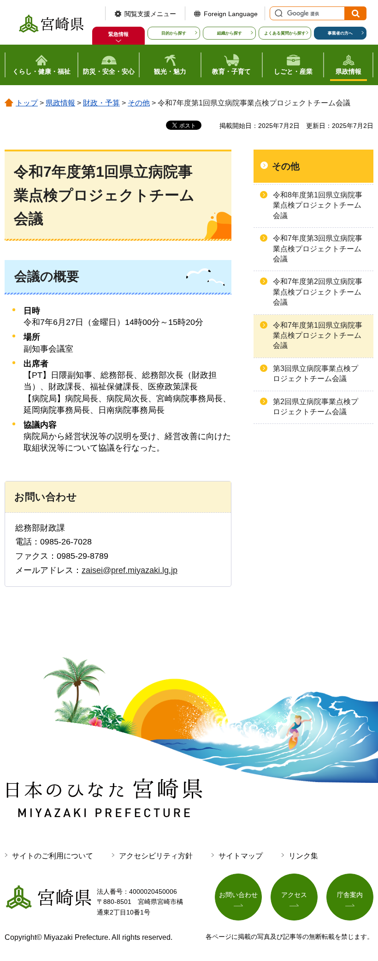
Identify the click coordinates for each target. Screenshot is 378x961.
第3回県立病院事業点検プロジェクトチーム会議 (315, 373)
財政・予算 (101, 103)
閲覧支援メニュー (150, 13)
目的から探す (173, 33)
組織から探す (229, 33)
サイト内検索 (277, 13)
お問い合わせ (238, 894)
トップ (27, 103)
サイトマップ (241, 856)
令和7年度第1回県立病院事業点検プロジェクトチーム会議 (317, 335)
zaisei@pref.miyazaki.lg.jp (129, 570)
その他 (139, 103)
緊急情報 (118, 34)
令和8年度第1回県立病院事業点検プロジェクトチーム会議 (317, 205)
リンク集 (303, 856)
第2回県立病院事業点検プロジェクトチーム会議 (315, 407)
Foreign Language (231, 13)
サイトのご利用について (52, 856)
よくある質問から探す (285, 33)
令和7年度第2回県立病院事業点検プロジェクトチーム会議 (317, 292)
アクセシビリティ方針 (156, 856)
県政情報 (60, 103)
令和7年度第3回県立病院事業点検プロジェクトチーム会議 (317, 248)
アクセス (294, 894)
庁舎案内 (350, 894)
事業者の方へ (340, 33)
